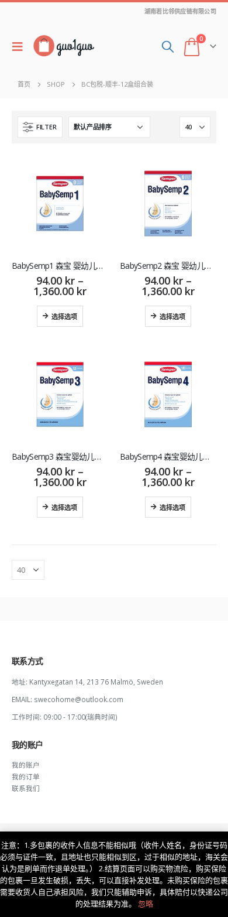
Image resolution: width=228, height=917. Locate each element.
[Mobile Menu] (20, 46)
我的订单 (26, 776)
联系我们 (26, 788)
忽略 (145, 903)
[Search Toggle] (167, 46)
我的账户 (26, 764)
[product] (60, 203)
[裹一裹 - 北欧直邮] (64, 46)
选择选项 (64, 316)
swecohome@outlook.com (78, 699)
